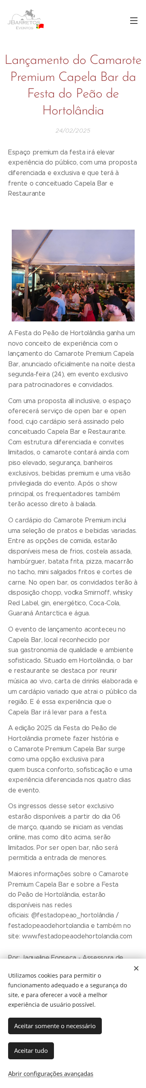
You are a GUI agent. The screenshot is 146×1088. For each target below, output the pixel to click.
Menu (134, 20)
